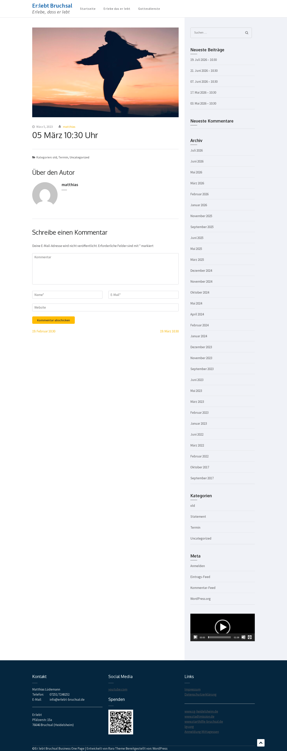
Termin (63, 157)
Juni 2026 (196, 161)
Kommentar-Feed (203, 588)
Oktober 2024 (199, 292)
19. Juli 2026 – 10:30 (203, 60)
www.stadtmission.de (199, 716)
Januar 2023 (198, 423)
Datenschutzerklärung (200, 694)
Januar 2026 (198, 205)
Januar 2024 (198, 336)
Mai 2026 (196, 172)
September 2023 (202, 369)
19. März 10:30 (169, 331)
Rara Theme (116, 748)
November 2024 (201, 281)
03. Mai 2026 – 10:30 (203, 103)
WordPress (160, 748)
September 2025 (202, 227)
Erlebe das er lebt (116, 9)
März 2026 (197, 183)
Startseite (88, 9)
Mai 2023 (196, 391)
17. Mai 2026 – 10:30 (203, 92)
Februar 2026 (199, 194)
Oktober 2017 (199, 467)
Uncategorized (79, 157)
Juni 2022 (196, 434)
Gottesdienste (149, 9)
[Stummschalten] (243, 637)
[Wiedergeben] (195, 637)
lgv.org (189, 726)
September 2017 (202, 478)
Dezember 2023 (201, 347)
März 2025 (197, 259)
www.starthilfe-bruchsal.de (203, 721)
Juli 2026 (196, 150)
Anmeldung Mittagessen (201, 732)
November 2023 (201, 358)
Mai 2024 (196, 303)
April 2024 (197, 314)
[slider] (219, 637)
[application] (222, 627)
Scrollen (261, 743)
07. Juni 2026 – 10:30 (203, 81)
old (55, 157)
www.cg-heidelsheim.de (201, 711)
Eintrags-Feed (200, 577)
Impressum (192, 689)
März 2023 (197, 401)
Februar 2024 (199, 325)
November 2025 (201, 216)
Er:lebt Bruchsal (52, 5)
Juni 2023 (196, 380)
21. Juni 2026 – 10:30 (203, 70)
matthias (69, 127)
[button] (222, 627)
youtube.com (117, 689)
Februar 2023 (199, 412)
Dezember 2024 (201, 270)
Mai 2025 (196, 249)
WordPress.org (200, 599)
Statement (198, 516)
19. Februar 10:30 (43, 331)
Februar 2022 (199, 456)
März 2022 (197, 445)
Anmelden (197, 566)
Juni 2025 (196, 238)
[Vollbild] (250, 637)
